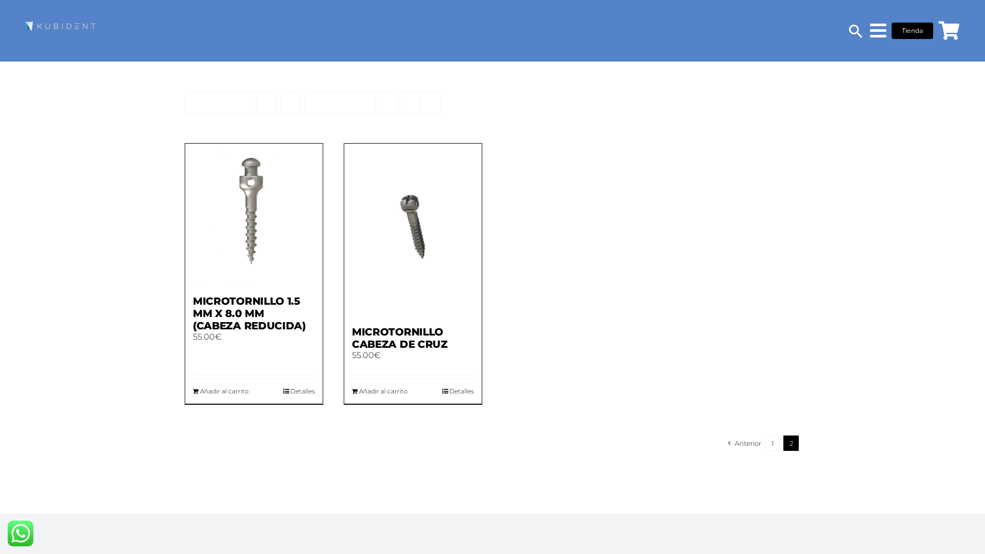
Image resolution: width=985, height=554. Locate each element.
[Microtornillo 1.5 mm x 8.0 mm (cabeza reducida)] (254, 214)
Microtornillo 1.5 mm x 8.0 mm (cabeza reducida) (249, 313)
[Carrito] (948, 30)
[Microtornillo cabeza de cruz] (413, 229)
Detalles (302, 391)
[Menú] (878, 30)
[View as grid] (410, 103)
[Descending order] (291, 103)
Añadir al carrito (224, 391)
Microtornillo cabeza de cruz (400, 338)
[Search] (855, 30)
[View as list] (431, 103)
